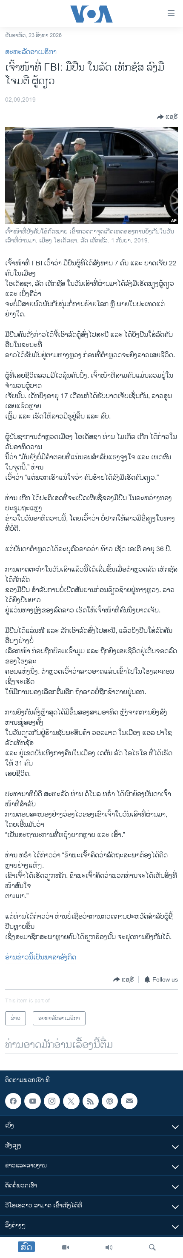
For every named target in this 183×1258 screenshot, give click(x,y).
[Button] (167, 117)
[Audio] (109, 1247)
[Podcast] (110, 1101)
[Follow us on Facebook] (13, 1101)
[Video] (65, 1247)
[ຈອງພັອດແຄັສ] (129, 1101)
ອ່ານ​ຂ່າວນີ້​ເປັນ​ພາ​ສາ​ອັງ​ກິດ (40, 957)
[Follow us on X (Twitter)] (71, 1101)
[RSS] (91, 1101)
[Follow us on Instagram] (52, 1101)
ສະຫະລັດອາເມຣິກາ (31, 52)
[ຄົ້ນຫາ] (152, 1247)
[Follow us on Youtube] (32, 1101)
